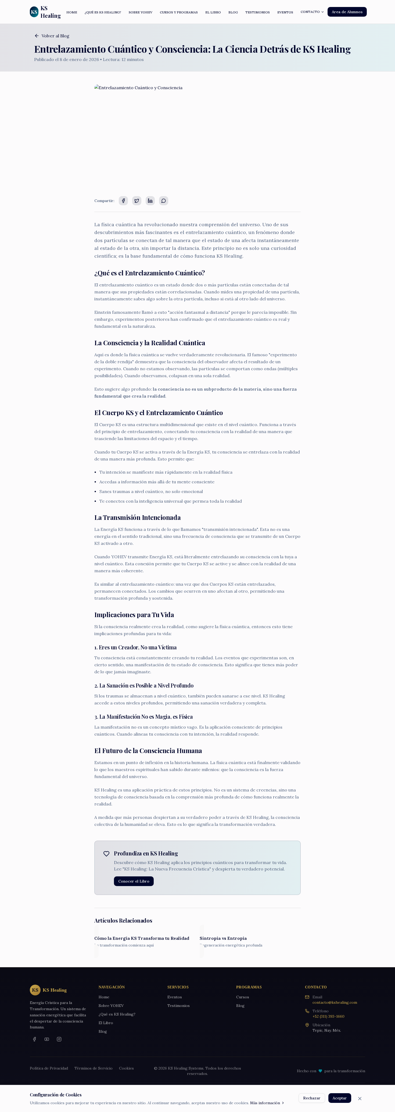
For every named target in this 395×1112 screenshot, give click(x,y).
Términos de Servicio (93, 1068)
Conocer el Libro (133, 881)
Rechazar (312, 1098)
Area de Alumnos (347, 11)
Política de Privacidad (49, 1068)
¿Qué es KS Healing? (117, 1014)
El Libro (106, 1022)
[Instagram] (59, 1039)
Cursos (242, 997)
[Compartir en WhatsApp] (163, 200)
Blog (103, 1031)
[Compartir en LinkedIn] (150, 200)
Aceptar (340, 1098)
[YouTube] (46, 1039)
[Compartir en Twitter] (136, 200)
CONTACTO (310, 12)
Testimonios (178, 1005)
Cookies (126, 1068)
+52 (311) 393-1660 (328, 1016)
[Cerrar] (359, 1098)
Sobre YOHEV (111, 1005)
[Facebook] (34, 1039)
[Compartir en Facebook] (123, 200)
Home (104, 997)
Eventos (174, 997)
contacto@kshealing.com (335, 1002)
